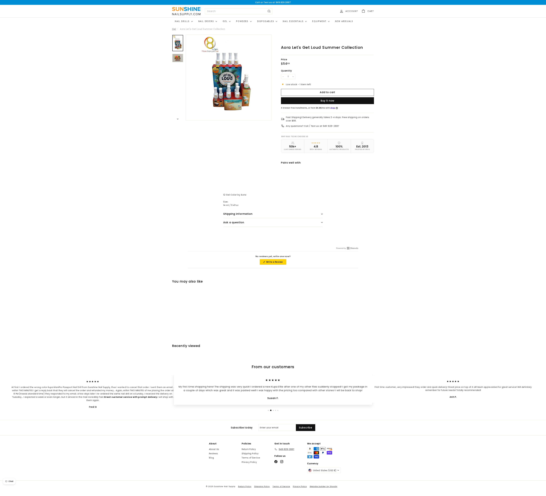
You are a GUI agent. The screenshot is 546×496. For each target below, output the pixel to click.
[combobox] (238, 11)
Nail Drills (183, 21)
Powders (242, 21)
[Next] (177, 118)
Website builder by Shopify (323, 486)
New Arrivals (344, 21)
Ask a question (233, 222)
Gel (225, 21)
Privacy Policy (249, 462)
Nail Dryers (206, 21)
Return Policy (249, 449)
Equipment (319, 21)
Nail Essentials (293, 21)
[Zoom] (228, 77)
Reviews (213, 453)
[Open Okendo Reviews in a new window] (347, 248)
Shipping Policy (250, 453)
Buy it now (327, 100)
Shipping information (238, 214)
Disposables (266, 21)
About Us (214, 449)
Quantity (286, 71)
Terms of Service (251, 457)
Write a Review (276, 262)
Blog (211, 457)
